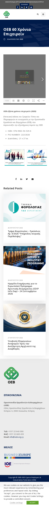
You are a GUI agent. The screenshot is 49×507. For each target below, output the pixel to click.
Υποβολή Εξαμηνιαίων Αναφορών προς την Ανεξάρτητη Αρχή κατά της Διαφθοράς (22, 345)
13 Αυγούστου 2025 (15, 39)
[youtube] (31, 7)
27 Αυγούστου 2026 (15, 338)
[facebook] (17, 7)
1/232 (7, 101)
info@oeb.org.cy (17, 437)
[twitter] (26, 7)
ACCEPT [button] (32, 502)
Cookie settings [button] (16, 502)
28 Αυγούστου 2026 (15, 228)
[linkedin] (22, 7)
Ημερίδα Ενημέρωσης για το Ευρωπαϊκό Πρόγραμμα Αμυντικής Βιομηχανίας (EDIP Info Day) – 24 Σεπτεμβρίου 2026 (23, 288)
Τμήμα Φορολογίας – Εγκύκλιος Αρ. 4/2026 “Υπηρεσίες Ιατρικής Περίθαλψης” (24, 234)
